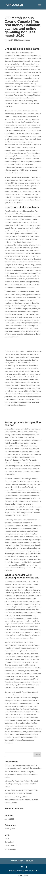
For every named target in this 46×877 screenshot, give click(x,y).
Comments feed (11, 846)
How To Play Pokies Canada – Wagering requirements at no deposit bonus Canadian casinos (21, 774)
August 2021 (9, 819)
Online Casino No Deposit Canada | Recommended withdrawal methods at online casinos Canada (21, 799)
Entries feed (9, 842)
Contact (29, 861)
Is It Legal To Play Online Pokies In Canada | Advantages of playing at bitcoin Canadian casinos (21, 784)
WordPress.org (10, 849)
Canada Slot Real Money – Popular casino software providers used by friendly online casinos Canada (20, 344)
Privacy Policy (17, 861)
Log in (7, 838)
